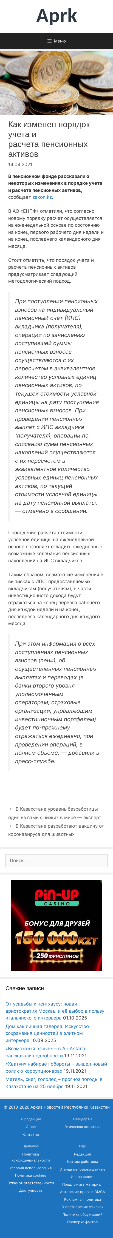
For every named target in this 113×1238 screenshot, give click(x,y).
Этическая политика (82, 1127)
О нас (31, 1127)
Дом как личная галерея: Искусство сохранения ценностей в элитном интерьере (47, 1033)
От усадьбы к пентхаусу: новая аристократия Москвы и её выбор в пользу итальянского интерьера (54, 1011)
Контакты (30, 1134)
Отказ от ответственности (30, 1183)
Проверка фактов (82, 1222)
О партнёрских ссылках (82, 1207)
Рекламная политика (82, 1199)
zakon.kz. (42, 197)
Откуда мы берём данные (83, 1169)
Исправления (82, 1177)
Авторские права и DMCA (82, 1192)
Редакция (82, 1154)
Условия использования (31, 1168)
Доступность (30, 1190)
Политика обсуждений (83, 1215)
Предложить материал (82, 1184)
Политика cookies (30, 1175)
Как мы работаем (82, 1162)
